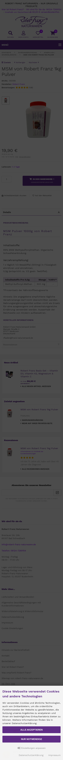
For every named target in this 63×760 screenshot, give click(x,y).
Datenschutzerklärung (31, 755)
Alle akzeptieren (31, 729)
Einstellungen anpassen (33, 748)
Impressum (54, 755)
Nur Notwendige (31, 739)
